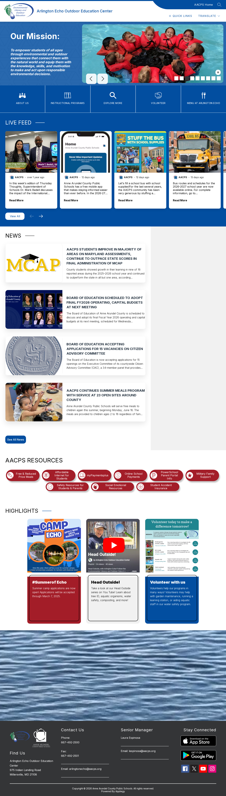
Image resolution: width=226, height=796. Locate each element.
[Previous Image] (91, 79)
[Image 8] (213, 78)
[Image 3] (187, 78)
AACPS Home (203, 4)
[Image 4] (192, 78)
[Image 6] (203, 78)
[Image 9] (219, 78)
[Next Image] (102, 79)
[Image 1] (176, 78)
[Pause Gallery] (218, 73)
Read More (16, 200)
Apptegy (120, 791)
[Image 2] (182, 78)
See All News (15, 439)
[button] (31, 216)
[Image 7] (208, 78)
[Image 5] (198, 78)
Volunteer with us (167, 582)
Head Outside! (105, 582)
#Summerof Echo (49, 582)
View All (15, 216)
